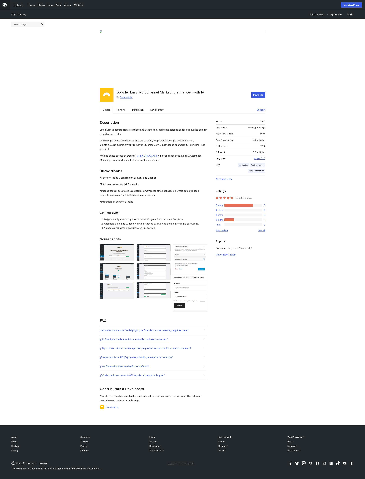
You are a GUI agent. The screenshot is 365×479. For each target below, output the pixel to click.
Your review (222, 230)
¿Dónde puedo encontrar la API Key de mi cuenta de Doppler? (132, 375)
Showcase (85, 437)
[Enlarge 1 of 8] (130, 248)
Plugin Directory (19, 14)
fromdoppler (126, 97)
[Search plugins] (41, 24)
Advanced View (224, 179)
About (14, 437)
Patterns (84, 450)
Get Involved (224, 437)
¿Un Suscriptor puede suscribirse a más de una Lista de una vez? (134, 339)
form (251, 171)
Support (261, 109)
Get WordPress (351, 5)
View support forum (226, 254)
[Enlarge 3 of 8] (130, 286)
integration (259, 171)
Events (221, 441)
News (14, 441)
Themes (84, 441)
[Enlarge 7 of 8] (203, 248)
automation (243, 165)
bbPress (292, 446)
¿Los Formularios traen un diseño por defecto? (124, 366)
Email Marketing (257, 165)
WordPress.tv (157, 450)
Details (106, 109)
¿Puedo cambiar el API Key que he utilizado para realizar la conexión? (136, 357)
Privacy (14, 450)
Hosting (15, 446)
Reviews (121, 109)
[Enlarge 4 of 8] (166, 248)
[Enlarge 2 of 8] (130, 266)
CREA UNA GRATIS (147, 155)
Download (258, 95)
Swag (222, 450)
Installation (138, 109)
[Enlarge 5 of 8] (166, 266)
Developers (155, 446)
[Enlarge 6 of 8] (166, 285)
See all (261, 230)
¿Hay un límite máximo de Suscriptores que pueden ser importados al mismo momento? (145, 348)
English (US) (259, 158)
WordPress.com (296, 437)
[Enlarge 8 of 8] (203, 277)
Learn (152, 437)
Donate (223, 446)
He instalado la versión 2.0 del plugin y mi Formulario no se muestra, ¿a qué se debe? (144, 330)
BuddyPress (294, 450)
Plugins (83, 446)
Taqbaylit (43, 464)
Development (157, 109)
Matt (290, 441)
